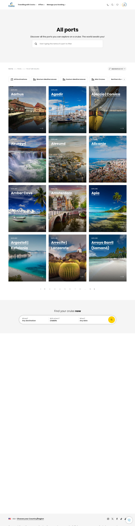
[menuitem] (33, 319)
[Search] (112, 5)
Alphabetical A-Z (117, 69)
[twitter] (112, 519)
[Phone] (108, 5)
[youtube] (126, 519)
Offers (40, 5)
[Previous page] (40, 289)
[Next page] (94, 289)
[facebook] (117, 519)
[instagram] (108, 519)
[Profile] (124, 4)
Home (10, 69)
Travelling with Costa (26, 5)
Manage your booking (55, 5)
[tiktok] (121, 519)
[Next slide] (123, 79)
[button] (117, 5)
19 (89, 288)
